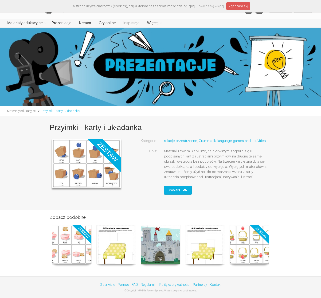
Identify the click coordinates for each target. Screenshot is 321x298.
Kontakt (215, 284)
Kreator (85, 23)
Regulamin (149, 284)
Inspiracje (131, 23)
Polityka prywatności (174, 284)
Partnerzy (200, 284)
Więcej (153, 23)
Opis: (153, 151)
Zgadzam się (238, 6)
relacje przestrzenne (180, 141)
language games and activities (241, 141)
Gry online (107, 23)
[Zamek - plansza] (160, 244)
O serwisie (107, 284)
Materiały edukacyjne (25, 23)
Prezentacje (61, 23)
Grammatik (207, 141)
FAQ (135, 284)
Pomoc (123, 284)
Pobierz (176, 190)
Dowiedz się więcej (210, 6)
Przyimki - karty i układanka (61, 111)
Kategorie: (149, 141)
